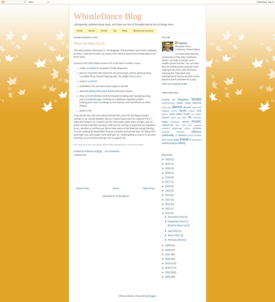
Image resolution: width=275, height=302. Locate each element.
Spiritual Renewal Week (101, 91)
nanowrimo (167, 125)
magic (165, 122)
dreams (187, 107)
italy (179, 118)
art (173, 99)
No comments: (112, 151)
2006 (168, 259)
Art (114, 31)
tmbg (176, 139)
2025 (168, 159)
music (196, 121)
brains (180, 103)
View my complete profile (174, 84)
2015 (168, 190)
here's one (135, 76)
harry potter (176, 114)
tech (164, 139)
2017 (168, 182)
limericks (197, 117)
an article (91, 68)
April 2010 (173, 231)
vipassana (196, 140)
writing (181, 142)
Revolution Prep (102, 131)
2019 (168, 173)
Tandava (182, 43)
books (196, 99)
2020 (168, 168)
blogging (183, 99)
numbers (166, 128)
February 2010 (175, 240)
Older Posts (149, 188)
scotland (165, 132)
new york (181, 125)
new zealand (194, 125)
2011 (168, 208)
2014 (168, 195)
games (165, 114)
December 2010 (176, 217)
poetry (187, 128)
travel (184, 139)
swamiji (190, 135)
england (165, 111)
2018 (168, 177)
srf (176, 135)
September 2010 (176, 221)
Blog (124, 31)
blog (148, 96)
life (84, 155)
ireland (165, 117)
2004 (168, 268)
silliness (196, 131)
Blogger (152, 296)
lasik (184, 117)
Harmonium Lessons (143, 31)
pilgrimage (177, 128)
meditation (175, 122)
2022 (168, 164)
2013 (168, 200)
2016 (168, 186)
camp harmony (193, 103)
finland (192, 111)
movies (185, 122)
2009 (168, 245)
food (199, 111)
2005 (168, 263)
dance (177, 107)
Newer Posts (82, 188)
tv (190, 139)
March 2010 (174, 235)
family (182, 110)
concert (93, 81)
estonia (174, 111)
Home (79, 31)
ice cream (196, 114)
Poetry (104, 31)
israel (173, 117)
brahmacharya (168, 103)
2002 (168, 277)
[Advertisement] (115, 171)
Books (92, 31)
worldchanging (169, 143)
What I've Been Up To (89, 43)
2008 (168, 250)
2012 (168, 204)
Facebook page (94, 99)
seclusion (180, 132)
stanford (182, 135)
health (186, 114)
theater (170, 140)
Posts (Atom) (122, 196)
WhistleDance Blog (108, 16)
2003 (168, 272)
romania (197, 128)
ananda (166, 99)
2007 (168, 254)
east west (196, 107)
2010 (168, 213)
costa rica (166, 107)
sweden (197, 135)
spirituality (168, 135)
